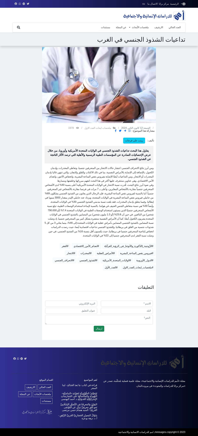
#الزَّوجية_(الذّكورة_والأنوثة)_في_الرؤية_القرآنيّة (128, 246)
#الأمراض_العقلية (106, 253)
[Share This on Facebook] (115, 130)
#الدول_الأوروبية (144, 260)
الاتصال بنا (152, 3)
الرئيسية (174, 3)
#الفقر (65, 246)
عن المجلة (121, 27)
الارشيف (158, 27)
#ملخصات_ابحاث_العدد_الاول (138, 267)
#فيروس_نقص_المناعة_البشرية (136, 253)
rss (143, 3)
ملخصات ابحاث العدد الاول (97, 128)
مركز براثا (164, 3)
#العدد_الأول (111, 267)
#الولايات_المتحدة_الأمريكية (117, 260)
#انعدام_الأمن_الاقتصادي (86, 246)
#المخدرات (86, 253)
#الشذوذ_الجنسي (88, 260)
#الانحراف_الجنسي (64, 260)
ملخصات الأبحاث (140, 27)
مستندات (105, 27)
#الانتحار (71, 253)
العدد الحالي (175, 27)
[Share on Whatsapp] (130, 130)
